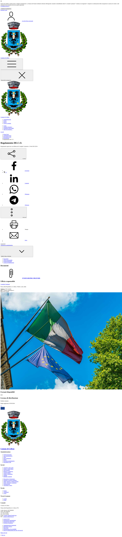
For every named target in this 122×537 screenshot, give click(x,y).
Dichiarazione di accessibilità (9, 529)
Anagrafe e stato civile (8, 467)
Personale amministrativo (9, 461)
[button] (7, 119)
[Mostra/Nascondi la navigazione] (12, 64)
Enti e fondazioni (7, 458)
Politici (4, 459)
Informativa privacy (7, 526)
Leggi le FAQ (6, 519)
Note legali (5, 527)
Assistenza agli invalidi (8, 128)
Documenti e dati (7, 137)
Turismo (5, 475)
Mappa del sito (4, 532)
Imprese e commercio (8, 471)
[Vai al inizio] (1, 406)
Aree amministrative (7, 456)
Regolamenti (6, 138)
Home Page (6, 134)
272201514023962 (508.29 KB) (31, 278)
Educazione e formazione (9, 479)
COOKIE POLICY (5, 6)
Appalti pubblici (7, 472)
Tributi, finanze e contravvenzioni (10, 481)
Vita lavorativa (6, 470)
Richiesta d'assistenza (8, 523)
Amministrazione (7, 135)
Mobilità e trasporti (7, 476)
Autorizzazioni (6, 484)
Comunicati (6, 492)
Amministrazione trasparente (9, 525)
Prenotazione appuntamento (9, 520)
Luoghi (5, 498)
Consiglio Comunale (5, 284)
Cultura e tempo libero (8, 469)
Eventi (4, 500)
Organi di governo (7, 454)
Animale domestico (7, 127)
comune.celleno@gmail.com (10, 515)
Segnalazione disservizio (8, 521)
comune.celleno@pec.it (8, 516)
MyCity (3, 535)
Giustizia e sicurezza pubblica (10, 480)
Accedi (2, 132)
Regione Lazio (4, 10)
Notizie (5, 490)
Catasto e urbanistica (8, 474)
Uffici (4, 457)
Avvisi (4, 493)
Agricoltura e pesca (7, 485)
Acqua (4, 125)
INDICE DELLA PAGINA (6, 256)
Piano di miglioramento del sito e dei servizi (13, 530)
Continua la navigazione (6, 8)
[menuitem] (16, 170)
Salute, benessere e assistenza (9, 482)
